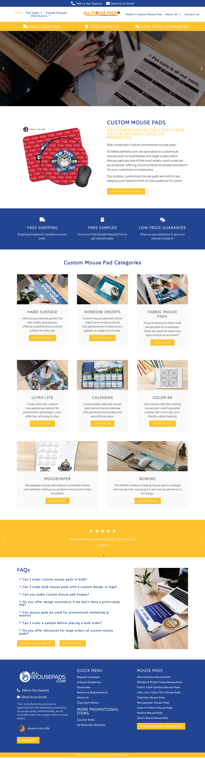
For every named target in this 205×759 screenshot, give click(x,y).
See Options (42, 338)
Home (19, 12)
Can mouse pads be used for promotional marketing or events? (64, 613)
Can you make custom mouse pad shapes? (57, 594)
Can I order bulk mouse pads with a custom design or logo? (70, 587)
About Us (171, 14)
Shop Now (162, 342)
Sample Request (56, 12)
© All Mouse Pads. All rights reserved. (102, 755)
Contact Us (192, 14)
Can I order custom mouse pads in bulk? (55, 579)
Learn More (102, 338)
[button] (3, 69)
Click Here (42, 423)
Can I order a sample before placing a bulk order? (63, 623)
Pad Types (32, 12)
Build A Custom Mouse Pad (144, 14)
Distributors (39, 15)
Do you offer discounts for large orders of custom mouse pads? (66, 631)
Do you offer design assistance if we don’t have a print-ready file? (69, 603)
